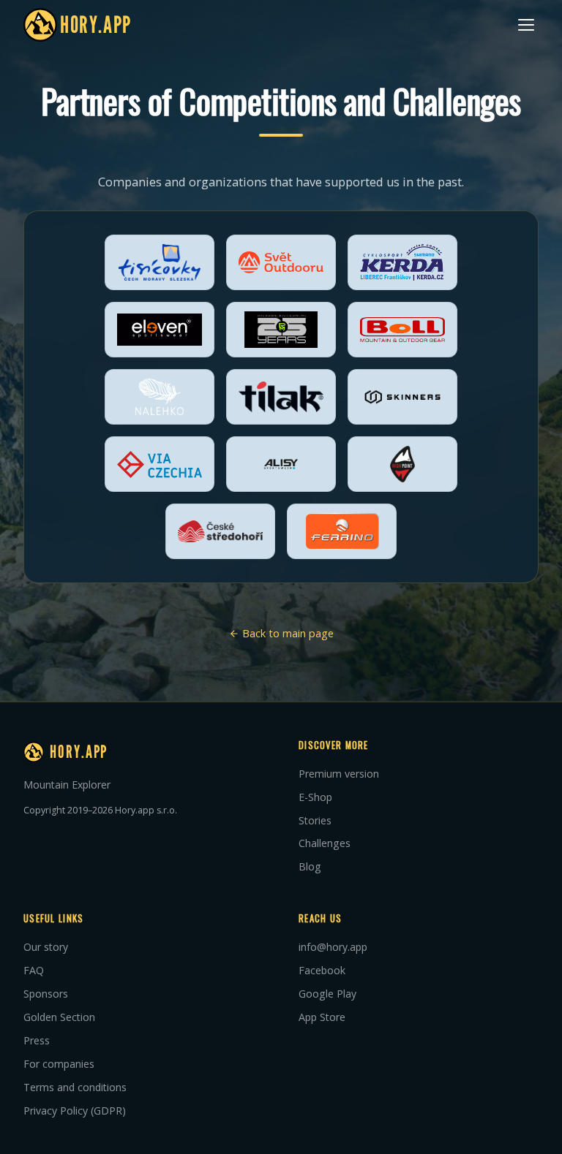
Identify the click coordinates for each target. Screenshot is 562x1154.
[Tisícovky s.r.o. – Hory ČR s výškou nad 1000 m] (159, 262)
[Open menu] (526, 25)
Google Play (327, 994)
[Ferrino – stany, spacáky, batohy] (342, 531)
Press (36, 1040)
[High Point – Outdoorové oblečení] (402, 464)
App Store (322, 1017)
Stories (315, 820)
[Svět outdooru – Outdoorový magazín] (281, 262)
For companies (58, 1064)
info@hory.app (333, 947)
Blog (310, 866)
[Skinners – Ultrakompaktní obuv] (402, 397)
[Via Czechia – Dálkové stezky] (159, 464)
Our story (45, 947)
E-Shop (315, 797)
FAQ (33, 970)
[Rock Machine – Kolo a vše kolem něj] (281, 329)
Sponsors (45, 994)
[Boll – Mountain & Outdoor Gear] (402, 329)
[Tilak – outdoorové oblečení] (281, 397)
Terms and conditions (75, 1087)
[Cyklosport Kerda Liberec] (402, 262)
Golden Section (59, 1017)
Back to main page (286, 633)
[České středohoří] (220, 531)
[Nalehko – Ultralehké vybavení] (159, 397)
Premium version (339, 774)
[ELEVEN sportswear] (159, 329)
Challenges (325, 843)
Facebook (322, 970)
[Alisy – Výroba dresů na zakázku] (281, 464)
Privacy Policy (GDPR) (74, 1110)
